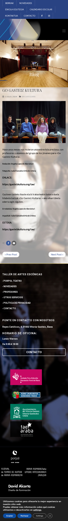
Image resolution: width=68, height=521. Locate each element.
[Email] (14, 243)
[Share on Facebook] (8, 243)
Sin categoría (28, 96)
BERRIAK (9, 3)
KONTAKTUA (11, 15)
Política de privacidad (17, 303)
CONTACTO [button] (34, 352)
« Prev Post (11, 254)
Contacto (9, 308)
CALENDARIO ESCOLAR (41, 9)
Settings (39, 516)
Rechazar (24, 516)
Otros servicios (13, 297)
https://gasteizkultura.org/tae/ (18, 184)
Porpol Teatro (12, 281)
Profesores (10, 292)
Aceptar (9, 516)
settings (37, 510)
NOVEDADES (25, 3)
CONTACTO (29, 15)
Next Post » (57, 254)
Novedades (10, 286)
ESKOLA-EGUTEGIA (14, 9)
